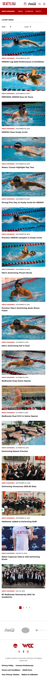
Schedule (29, 11)
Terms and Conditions (11, 670)
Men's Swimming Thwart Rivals (17, 273)
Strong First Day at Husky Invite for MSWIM (23, 202)
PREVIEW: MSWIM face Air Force (17, 97)
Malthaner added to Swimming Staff (19, 522)
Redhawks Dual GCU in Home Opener (20, 416)
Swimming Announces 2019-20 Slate (19, 486)
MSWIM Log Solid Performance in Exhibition (23, 62)
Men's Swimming (8, 58)
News (20, 11)
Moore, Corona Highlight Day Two (18, 167)
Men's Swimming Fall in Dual (16, 346)
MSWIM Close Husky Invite (14, 132)
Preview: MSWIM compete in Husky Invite (22, 238)
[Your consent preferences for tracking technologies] (2, 510)
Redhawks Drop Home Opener (16, 381)
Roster (39, 11)
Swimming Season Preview (15, 451)
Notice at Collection (30, 675)
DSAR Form (27, 670)
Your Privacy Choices (10, 675)
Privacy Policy (7, 665)
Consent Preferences (24, 665)
